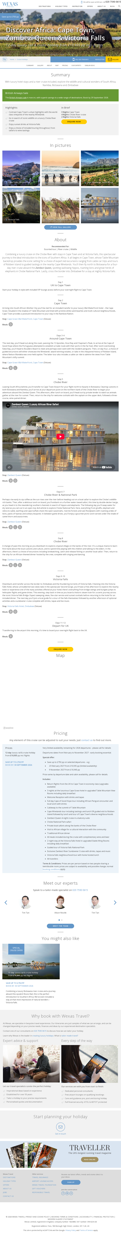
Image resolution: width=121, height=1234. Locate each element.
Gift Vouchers (38, 1188)
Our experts (76, 65)
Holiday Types (9, 1181)
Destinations (9, 1177)
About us (7, 1188)
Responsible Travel (41, 1192)
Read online (89, 1159)
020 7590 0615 (80, 890)
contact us (87, 740)
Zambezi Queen (14, 475)
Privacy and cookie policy (38, 1217)
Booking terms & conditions (65, 1217)
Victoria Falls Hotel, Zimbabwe (21, 606)
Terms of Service (86, 1230)
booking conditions (51, 869)
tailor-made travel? (69, 1035)
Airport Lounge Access (42, 1181)
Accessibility (86, 1217)
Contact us (8, 1196)
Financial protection (104, 1217)
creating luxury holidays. (43, 1035)
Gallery (40, 65)
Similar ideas (90, 65)
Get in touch (60, 1133)
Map (57, 65)
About (49, 65)
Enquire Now (74, 121)
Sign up (70, 1182)
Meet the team (60, 926)
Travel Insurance (40, 1177)
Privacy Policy (70, 1230)
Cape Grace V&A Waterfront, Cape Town (25, 319)
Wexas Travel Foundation (44, 1185)
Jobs (5, 1192)
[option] (25, 904)
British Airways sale (18, 97)
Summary (30, 65)
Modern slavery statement (60, 1219)
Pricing (65, 65)
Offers (6, 1185)
